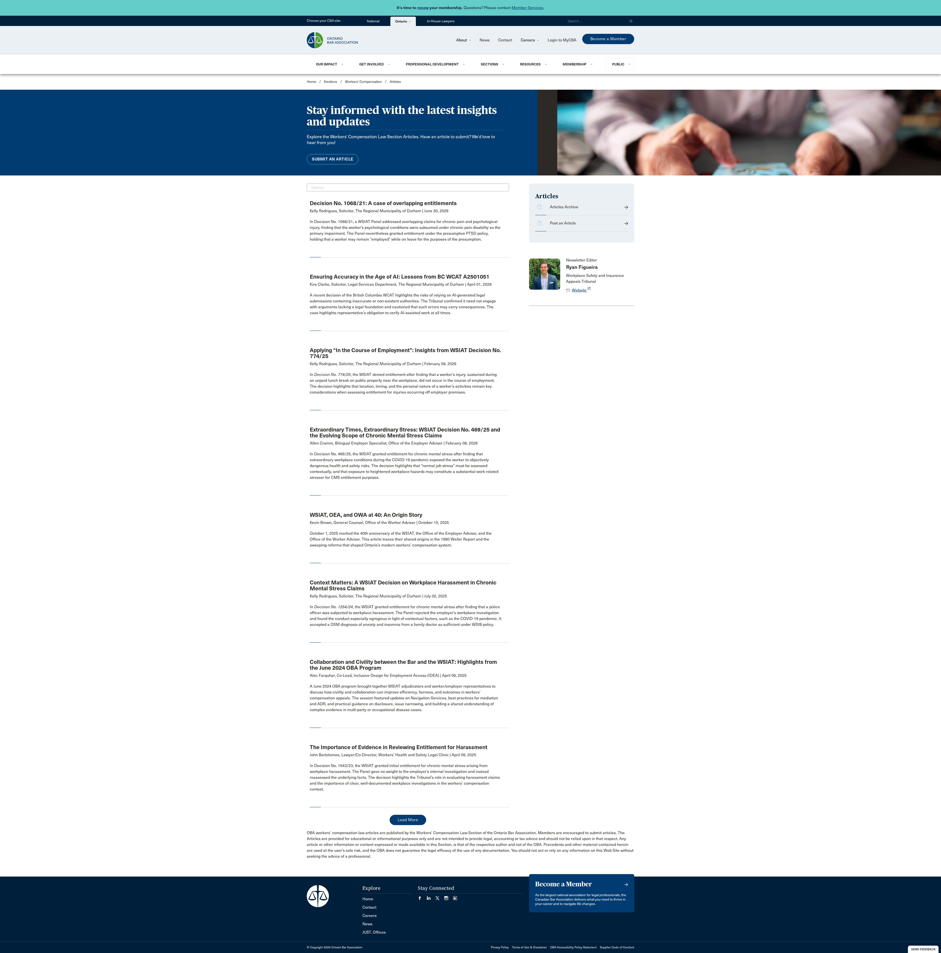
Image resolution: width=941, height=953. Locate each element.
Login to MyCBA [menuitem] (562, 40)
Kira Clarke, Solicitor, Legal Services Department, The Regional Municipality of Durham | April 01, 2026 (401, 284)
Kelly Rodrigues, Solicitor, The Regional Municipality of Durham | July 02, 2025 (378, 596)
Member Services (527, 7)
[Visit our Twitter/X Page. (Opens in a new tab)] (439, 896)
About (462, 40)
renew (423, 7)
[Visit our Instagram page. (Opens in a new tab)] (448, 896)
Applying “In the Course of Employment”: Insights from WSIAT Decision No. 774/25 (405, 353)
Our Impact (326, 64)
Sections (489, 64)
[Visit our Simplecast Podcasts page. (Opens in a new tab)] (455, 896)
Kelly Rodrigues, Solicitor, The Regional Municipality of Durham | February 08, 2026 (383, 363)
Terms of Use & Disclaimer (529, 947)
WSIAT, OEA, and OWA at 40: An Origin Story (366, 514)
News (485, 40)
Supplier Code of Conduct (617, 947)
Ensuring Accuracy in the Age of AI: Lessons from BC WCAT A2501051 (399, 276)
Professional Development (432, 64)
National (373, 21)
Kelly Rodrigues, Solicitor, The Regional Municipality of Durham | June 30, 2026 (379, 211)
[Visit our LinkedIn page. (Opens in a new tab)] (431, 896)
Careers (528, 40)
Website (581, 290)
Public (618, 64)
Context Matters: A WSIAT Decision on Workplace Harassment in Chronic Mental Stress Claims (403, 585)
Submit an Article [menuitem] (332, 159)
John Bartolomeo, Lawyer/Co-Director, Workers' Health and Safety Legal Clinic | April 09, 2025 (393, 755)
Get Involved (371, 64)
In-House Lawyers (441, 21)
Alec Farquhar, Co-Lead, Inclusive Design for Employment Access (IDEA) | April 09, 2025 (388, 675)
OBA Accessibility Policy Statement (573, 947)
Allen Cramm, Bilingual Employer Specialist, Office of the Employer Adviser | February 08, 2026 (394, 443)
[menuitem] (331, 64)
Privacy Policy (500, 947)
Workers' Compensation (363, 82)
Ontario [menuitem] (401, 21)
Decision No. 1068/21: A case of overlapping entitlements (383, 203)
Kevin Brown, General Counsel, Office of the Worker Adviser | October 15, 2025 (379, 522)
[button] (631, 21)
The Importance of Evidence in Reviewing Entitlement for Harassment (398, 747)
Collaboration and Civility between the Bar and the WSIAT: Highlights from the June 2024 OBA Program (403, 664)
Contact (505, 40)
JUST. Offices (374, 932)
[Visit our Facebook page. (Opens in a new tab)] (422, 896)
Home (311, 82)
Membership (574, 64)
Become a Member (608, 39)
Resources (530, 64)
